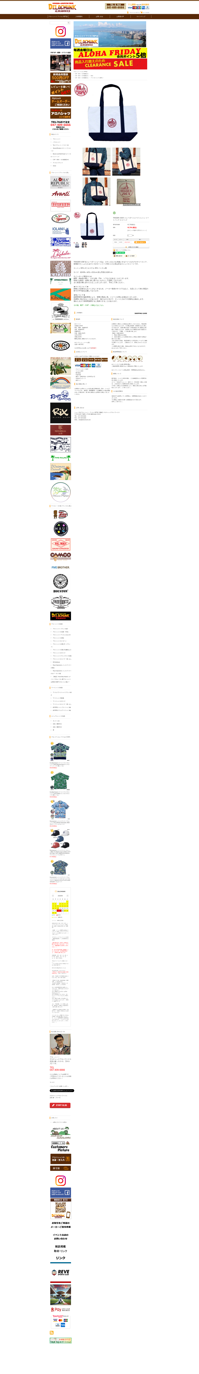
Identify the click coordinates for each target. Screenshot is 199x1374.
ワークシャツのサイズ (59, 701)
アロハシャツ (56, 139)
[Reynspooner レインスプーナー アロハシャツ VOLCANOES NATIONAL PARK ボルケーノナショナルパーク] (60, 818)
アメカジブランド (58, 162)
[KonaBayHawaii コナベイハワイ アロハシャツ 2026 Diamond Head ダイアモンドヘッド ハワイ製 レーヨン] (60, 760)
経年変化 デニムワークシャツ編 (62, 710)
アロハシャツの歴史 (58, 638)
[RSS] (52, 1333)
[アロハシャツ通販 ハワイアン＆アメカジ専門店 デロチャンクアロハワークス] (62, 12)
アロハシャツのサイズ (59, 653)
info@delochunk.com (85, 420)
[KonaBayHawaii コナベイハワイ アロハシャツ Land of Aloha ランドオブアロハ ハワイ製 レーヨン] (60, 789)
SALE (54, 166)
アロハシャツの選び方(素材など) (62, 650)
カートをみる (146, 12)
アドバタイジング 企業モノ (97, 77)
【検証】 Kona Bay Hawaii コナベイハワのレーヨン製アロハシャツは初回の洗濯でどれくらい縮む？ (61, 679)
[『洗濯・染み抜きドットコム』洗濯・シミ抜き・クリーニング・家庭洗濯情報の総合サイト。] (61, 1343)
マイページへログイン (135, 12)
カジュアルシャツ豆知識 (58, 716)
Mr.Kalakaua (56, 662)
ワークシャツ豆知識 (56, 687)
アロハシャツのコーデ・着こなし (62, 659)
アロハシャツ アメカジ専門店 (58, 16)
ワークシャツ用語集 (58, 698)
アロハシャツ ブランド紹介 (60, 628)
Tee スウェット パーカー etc (61, 145)
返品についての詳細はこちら (123, 250)
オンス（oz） (56, 721)
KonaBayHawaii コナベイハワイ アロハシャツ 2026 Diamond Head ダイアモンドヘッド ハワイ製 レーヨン (60, 764)
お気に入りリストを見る (60, 1122)
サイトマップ (141, 16)
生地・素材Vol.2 (57, 727)
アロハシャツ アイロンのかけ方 (62, 635)
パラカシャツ (56, 142)
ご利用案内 (78, 16)
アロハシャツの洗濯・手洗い (61, 632)
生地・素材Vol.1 (57, 724)
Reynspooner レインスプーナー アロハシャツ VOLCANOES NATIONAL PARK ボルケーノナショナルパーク (60, 823)
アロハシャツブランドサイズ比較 (62, 656)
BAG (92, 75)
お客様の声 (120, 16)
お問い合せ (99, 16)
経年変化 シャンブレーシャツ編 (62, 707)
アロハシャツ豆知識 (56, 624)
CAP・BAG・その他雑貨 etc (81, 73)
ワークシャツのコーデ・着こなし (62, 704)
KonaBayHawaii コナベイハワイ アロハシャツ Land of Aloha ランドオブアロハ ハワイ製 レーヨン (60, 793)
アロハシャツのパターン (60, 641)
